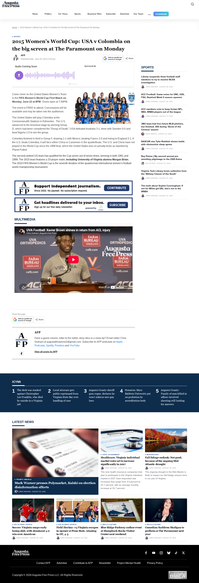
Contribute (161, 14)
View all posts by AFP (46, 351)
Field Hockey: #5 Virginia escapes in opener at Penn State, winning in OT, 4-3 (77, 531)
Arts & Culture (109, 524)
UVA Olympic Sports (23, 524)
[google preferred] (113, 58)
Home (14, 27)
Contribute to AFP (83, 563)
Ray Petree (150, 163)
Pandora (59, 345)
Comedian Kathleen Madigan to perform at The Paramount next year (164, 531)
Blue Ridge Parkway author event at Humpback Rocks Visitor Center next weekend (121, 531)
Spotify (49, 345)
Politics (48, 14)
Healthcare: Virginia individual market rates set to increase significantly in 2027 (120, 461)
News (35, 14)
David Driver (151, 134)
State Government (111, 454)
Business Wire (95, 14)
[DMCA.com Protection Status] (177, 575)
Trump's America (24, 479)
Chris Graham (152, 87)
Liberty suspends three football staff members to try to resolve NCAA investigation (160, 79)
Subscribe (111, 14)
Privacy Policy (155, 563)
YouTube (75, 345)
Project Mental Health (129, 563)
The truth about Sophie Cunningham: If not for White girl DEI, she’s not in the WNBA (162, 188)
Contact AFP (43, 563)
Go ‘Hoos (62, 14)
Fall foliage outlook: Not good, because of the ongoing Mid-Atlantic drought (163, 461)
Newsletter (105, 563)
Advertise (124, 14)
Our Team (138, 14)
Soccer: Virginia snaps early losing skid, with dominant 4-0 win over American (31, 531)
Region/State (153, 454)
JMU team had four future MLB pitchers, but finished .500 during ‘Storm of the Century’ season (162, 126)
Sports (77, 14)
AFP (38, 332)
